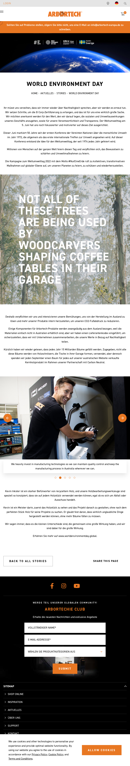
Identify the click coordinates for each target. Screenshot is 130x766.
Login (7, 3)
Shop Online (16, 694)
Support (13, 725)
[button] (5, 13)
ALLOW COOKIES (102, 750)
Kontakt (13, 733)
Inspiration (15, 702)
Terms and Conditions (20, 758)
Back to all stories (28, 561)
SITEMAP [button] (8, 686)
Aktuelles (14, 710)
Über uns (14, 717)
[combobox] (65, 652)
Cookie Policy (55, 754)
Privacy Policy (39, 754)
